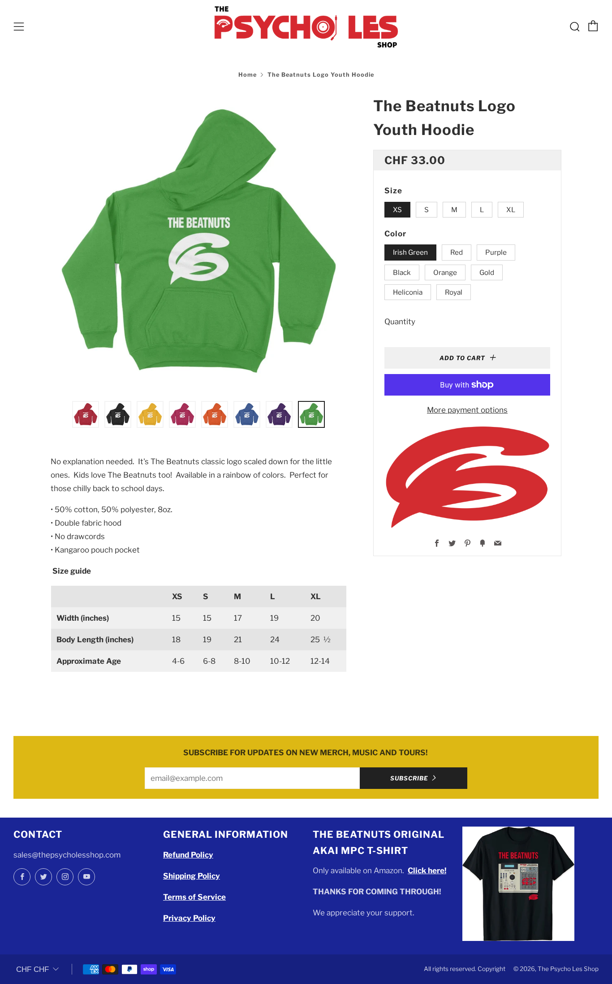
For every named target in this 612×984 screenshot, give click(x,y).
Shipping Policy (191, 875)
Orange (445, 272)
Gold (486, 272)
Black (402, 272)
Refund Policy (188, 854)
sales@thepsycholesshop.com (67, 854)
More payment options (467, 409)
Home (247, 74)
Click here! (427, 870)
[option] (198, 242)
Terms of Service (194, 897)
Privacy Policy (189, 918)
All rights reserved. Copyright (464, 968)
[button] (85, 414)
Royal (453, 292)
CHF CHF (32, 969)
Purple (496, 252)
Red (456, 252)
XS (397, 209)
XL (510, 209)
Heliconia (407, 292)
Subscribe (409, 778)
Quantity (399, 321)
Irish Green (410, 252)
